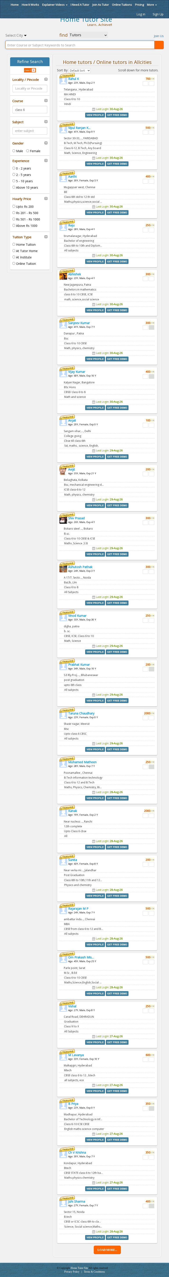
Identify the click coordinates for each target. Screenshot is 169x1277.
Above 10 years (26, 187)
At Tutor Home (26, 251)
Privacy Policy (71, 1271)
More (150, 5)
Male (19, 151)
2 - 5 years (23, 175)
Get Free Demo (117, 115)
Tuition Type (21, 237)
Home (14, 5)
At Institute (23, 257)
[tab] (30, 79)
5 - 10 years (24, 181)
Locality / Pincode (25, 79)
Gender (18, 143)
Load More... (107, 1250)
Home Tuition (25, 244)
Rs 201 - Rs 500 (26, 213)
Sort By (62, 70)
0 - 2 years (23, 168)
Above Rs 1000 (26, 226)
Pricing (139, 5)
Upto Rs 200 (24, 206)
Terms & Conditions (94, 1271)
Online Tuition (25, 264)
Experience (20, 161)
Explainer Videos (53, 5)
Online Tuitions (122, 5)
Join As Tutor (100, 5)
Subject (18, 122)
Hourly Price (21, 199)
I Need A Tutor (80, 5)
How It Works (30, 5)
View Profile (95, 115)
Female (34, 151)
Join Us (159, 36)
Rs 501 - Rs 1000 (27, 219)
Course (17, 101)
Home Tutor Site (79, 1268)
